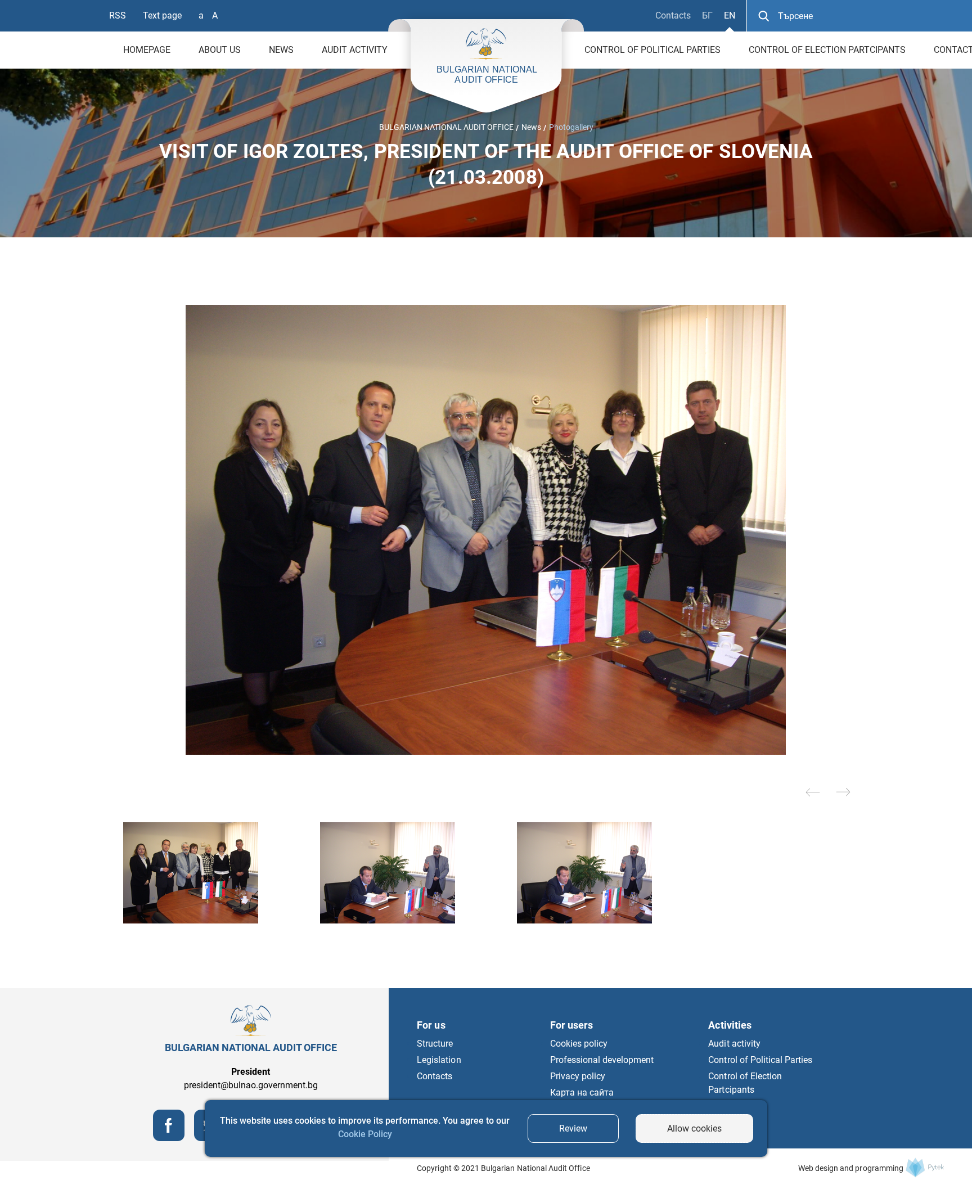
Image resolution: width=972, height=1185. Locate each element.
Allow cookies (694, 1128)
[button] (812, 792)
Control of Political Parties (652, 49)
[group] (486, 530)
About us (220, 49)
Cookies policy (579, 1043)
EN (729, 15)
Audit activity (355, 49)
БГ (707, 15)
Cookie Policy (365, 1134)
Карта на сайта (582, 1092)
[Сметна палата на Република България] (925, 1167)
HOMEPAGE (146, 49)
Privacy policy (577, 1076)
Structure (435, 1043)
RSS (117, 15)
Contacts (673, 15)
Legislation (439, 1060)
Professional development (602, 1060)
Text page (162, 15)
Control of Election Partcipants (827, 49)
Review (573, 1128)
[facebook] (168, 1138)
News (281, 49)
